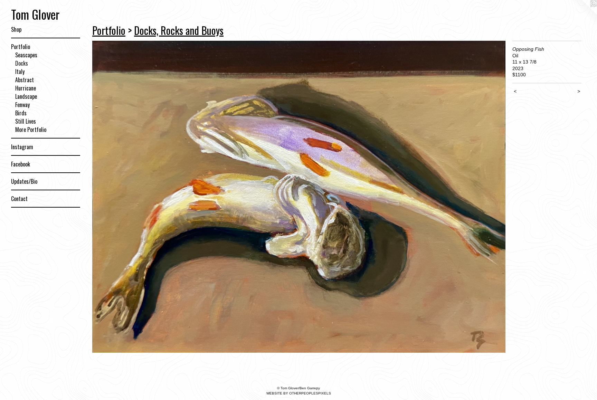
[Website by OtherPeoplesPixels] (583, 14)
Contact (19, 198)
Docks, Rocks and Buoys (179, 30)
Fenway (22, 105)
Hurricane (25, 88)
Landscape (26, 96)
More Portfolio (30, 129)
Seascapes (26, 55)
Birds (21, 113)
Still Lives (25, 121)
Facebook (20, 164)
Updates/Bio (24, 181)
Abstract (24, 80)
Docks (21, 63)
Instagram (22, 147)
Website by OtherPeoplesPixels (298, 393)
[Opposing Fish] (298, 197)
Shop (16, 29)
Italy (20, 71)
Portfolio (20, 46)
